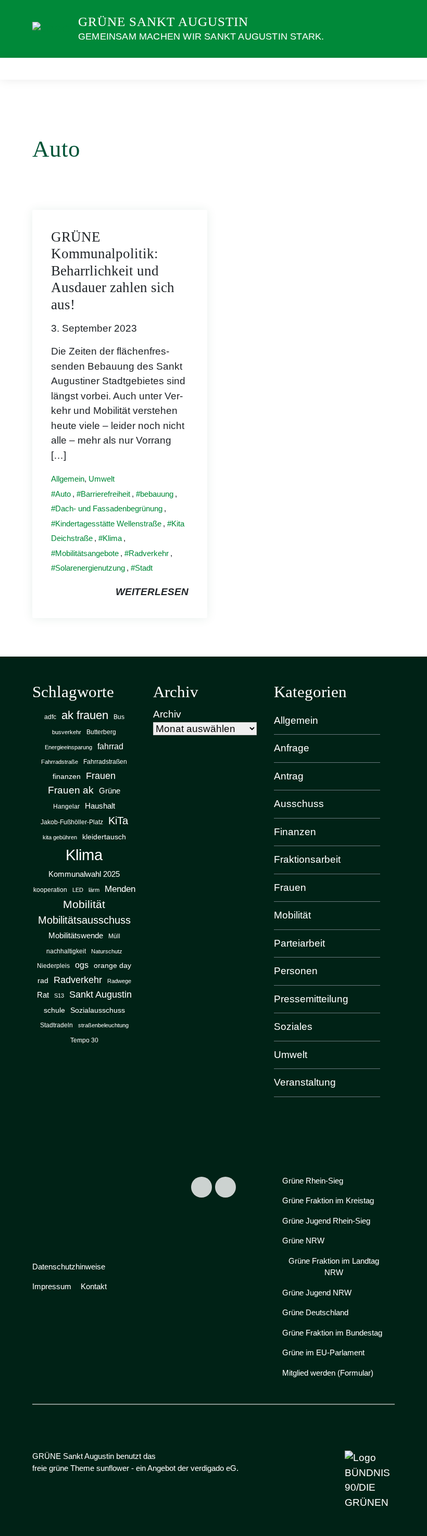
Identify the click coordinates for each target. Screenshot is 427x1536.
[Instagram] (225, 1187)
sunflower (112, 1468)
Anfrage (291, 747)
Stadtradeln (56, 1025)
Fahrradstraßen (105, 761)
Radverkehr (149, 553)
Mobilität (84, 904)
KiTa (118, 820)
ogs (82, 965)
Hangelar (66, 806)
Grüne (109, 790)
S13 (59, 995)
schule (54, 1010)
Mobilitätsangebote (87, 553)
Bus (119, 717)
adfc (50, 717)
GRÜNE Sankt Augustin (163, 22)
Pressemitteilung (311, 998)
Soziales (293, 1026)
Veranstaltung (305, 1082)
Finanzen (295, 831)
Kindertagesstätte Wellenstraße (108, 523)
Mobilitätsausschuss (84, 920)
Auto (63, 493)
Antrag (289, 776)
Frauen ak (71, 790)
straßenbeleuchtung (103, 1025)
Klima (112, 538)
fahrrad (110, 746)
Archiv (167, 714)
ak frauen (84, 715)
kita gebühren (60, 837)
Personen (296, 970)
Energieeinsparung (68, 747)
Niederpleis (53, 966)
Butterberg (101, 732)
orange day (112, 966)
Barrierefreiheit (105, 493)
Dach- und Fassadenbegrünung (108, 508)
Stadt (144, 567)
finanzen (67, 776)
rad (42, 981)
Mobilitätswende (75, 935)
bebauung (156, 493)
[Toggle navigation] (383, 68)
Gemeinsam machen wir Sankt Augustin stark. (201, 36)
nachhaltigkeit (66, 951)
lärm (94, 890)
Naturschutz (106, 951)
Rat (43, 995)
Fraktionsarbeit (307, 859)
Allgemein (67, 478)
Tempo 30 (84, 1040)
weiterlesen (152, 591)
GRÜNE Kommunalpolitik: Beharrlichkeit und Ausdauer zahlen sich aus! (112, 270)
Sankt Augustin (100, 994)
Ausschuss (299, 803)
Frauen (101, 775)
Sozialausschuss (97, 1010)
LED (77, 890)
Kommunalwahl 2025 (84, 874)
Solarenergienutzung (90, 567)
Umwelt (102, 478)
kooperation (50, 889)
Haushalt (100, 806)
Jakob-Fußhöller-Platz (72, 822)
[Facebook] (201, 1187)
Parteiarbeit (299, 943)
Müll (114, 936)
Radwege (119, 981)
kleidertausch (104, 837)
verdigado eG (213, 1468)
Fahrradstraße (59, 762)
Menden (120, 889)
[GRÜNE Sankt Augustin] (51, 28)
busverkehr (66, 732)
